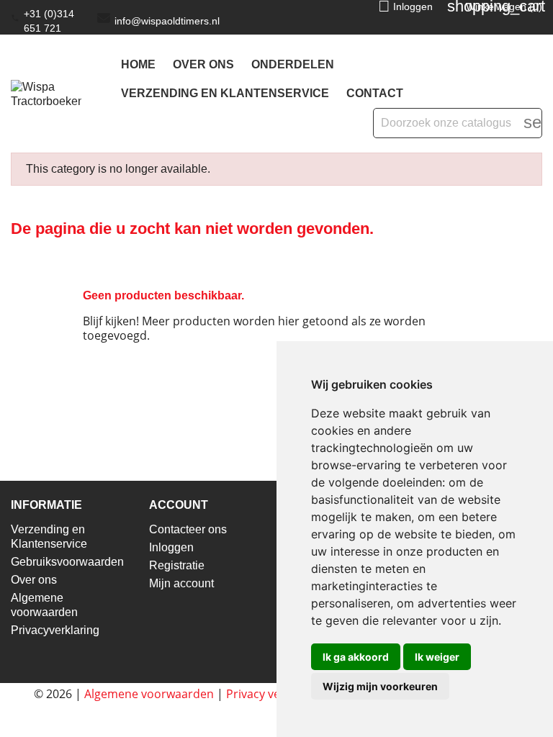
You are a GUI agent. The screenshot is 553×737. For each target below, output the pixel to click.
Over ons (203, 64)
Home (138, 64)
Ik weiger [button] (437, 657)
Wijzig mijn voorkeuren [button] (380, 686)
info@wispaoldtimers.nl (167, 21)
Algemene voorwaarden (149, 694)
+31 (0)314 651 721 (49, 21)
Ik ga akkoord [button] (356, 657)
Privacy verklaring (274, 694)
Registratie (176, 565)
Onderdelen (292, 64)
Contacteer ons (188, 529)
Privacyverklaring (55, 630)
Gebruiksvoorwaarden (67, 562)
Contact (374, 93)
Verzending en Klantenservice (225, 93)
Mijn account (181, 583)
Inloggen (171, 547)
